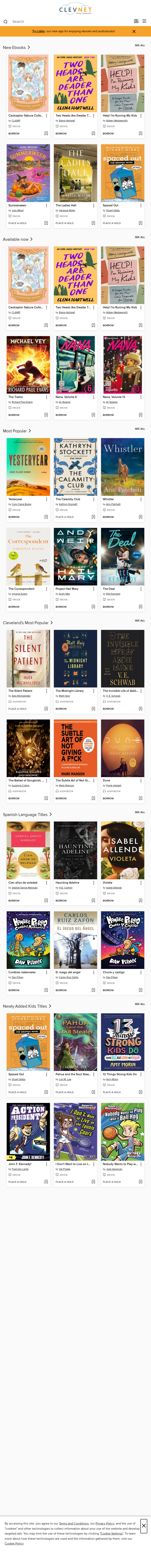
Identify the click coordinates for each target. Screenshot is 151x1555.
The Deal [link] (109, 589)
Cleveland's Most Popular (26, 623)
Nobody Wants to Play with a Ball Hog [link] (121, 1164)
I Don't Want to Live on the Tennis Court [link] (74, 1164)
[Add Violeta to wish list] (140, 900)
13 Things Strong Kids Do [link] (120, 1074)
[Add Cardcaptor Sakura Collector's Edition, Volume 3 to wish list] (46, 133)
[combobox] (67, 21)
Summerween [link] (17, 205)
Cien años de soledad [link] (22, 883)
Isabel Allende (114, 887)
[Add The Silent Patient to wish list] (46, 709)
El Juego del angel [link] (68, 972)
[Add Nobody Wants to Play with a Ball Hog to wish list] (140, 1182)
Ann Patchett (113, 504)
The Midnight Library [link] (70, 691)
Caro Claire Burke (21, 504)
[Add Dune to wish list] (140, 798)
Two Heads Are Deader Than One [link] (74, 116)
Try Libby (38, 31)
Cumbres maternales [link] (22, 972)
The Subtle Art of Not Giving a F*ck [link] (74, 780)
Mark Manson (66, 785)
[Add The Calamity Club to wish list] (93, 517)
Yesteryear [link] (15, 499)
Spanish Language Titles (26, 814)
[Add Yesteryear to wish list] (46, 517)
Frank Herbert (113, 785)
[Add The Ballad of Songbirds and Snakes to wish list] (46, 798)
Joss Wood (17, 210)
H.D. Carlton (65, 887)
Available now (16, 239)
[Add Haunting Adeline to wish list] (93, 900)
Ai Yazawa (64, 402)
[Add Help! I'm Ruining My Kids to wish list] (140, 133)
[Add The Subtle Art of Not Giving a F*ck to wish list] (93, 798)
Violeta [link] (107, 883)
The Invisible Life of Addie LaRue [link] (121, 691)
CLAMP (16, 120)
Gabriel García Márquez (25, 887)
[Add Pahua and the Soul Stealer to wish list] (93, 1092)
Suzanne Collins (20, 785)
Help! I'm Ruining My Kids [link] (120, 116)
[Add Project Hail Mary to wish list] (93, 607)
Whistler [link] (108, 499)
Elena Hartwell (67, 120)
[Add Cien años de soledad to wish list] (46, 900)
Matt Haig (64, 696)
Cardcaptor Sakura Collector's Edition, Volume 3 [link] (26, 116)
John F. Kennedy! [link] (19, 1164)
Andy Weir (64, 594)
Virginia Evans (19, 594)
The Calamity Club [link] (68, 499)
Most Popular (15, 431)
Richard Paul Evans (22, 402)
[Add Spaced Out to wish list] (140, 223)
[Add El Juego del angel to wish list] (93, 990)
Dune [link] (106, 780)
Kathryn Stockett (68, 504)
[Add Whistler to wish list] (140, 517)
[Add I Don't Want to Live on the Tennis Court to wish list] (93, 1182)
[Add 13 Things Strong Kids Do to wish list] (140, 1092)
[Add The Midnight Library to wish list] (93, 709)
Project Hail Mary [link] (67, 589)
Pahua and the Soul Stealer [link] (74, 1074)
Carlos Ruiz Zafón (68, 977)
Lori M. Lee (65, 1079)
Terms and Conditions (74, 1524)
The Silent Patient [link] (20, 691)
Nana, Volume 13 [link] (114, 397)
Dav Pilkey (17, 977)
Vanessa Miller (67, 210)
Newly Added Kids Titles (25, 1006)
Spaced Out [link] (110, 205)
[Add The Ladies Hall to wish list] (93, 223)
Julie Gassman (114, 1169)
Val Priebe (64, 1169)
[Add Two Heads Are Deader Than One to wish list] (93, 133)
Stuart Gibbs (113, 210)
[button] (46, 116)
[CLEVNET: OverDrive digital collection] (75, 8)
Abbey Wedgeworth (117, 120)
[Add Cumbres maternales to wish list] (46, 990)
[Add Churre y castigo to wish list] (140, 990)
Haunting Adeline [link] (67, 883)
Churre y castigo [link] (114, 972)
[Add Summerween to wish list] (46, 223)
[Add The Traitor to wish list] (46, 415)
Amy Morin (112, 1079)
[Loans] (136, 22)
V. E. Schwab (113, 696)
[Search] (5, 21)
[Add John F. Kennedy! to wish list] (46, 1182)
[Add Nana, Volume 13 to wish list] (140, 415)
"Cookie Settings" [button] (111, 1534)
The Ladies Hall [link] (66, 205)
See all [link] (140, 45)
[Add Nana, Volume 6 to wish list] (93, 415)
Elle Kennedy (113, 594)
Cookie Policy (14, 1544)
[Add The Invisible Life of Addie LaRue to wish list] (140, 709)
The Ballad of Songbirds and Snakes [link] (26, 780)
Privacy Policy (105, 1524)
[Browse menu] (144, 21)
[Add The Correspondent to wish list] (46, 607)
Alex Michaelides (21, 696)
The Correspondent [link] (21, 589)
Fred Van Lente (20, 1169)
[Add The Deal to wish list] (140, 607)
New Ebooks (15, 47)
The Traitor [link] (15, 397)
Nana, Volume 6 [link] (66, 397)
